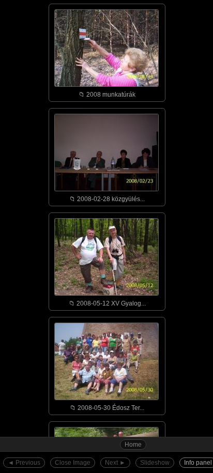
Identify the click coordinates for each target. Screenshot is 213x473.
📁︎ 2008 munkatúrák (107, 94)
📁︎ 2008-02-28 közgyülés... (107, 199)
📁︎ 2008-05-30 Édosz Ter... (107, 407)
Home (133, 444)
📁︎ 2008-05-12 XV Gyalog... (107, 303)
